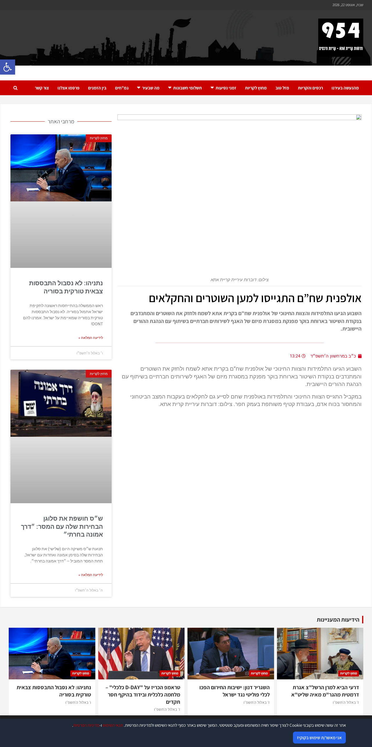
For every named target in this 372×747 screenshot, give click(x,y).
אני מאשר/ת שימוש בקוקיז (319, 737)
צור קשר (42, 88)
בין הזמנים (97, 88)
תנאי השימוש (113, 725)
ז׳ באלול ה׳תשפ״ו (346, 702)
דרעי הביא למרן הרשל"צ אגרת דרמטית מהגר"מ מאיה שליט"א (325, 691)
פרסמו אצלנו (68, 88)
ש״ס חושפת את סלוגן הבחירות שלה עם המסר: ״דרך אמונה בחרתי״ (62, 526)
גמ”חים (121, 88)
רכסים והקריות (310, 88)
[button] (7, 67)
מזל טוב (282, 88)
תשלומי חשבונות (187, 88)
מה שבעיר (151, 88)
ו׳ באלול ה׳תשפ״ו (78, 702)
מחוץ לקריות (256, 88)
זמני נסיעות (226, 88)
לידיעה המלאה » (90, 338)
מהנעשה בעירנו (345, 88)
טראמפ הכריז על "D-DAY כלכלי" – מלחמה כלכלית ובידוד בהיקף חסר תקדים (142, 694)
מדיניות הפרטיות (86, 725)
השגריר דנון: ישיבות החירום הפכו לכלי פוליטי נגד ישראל (234, 691)
